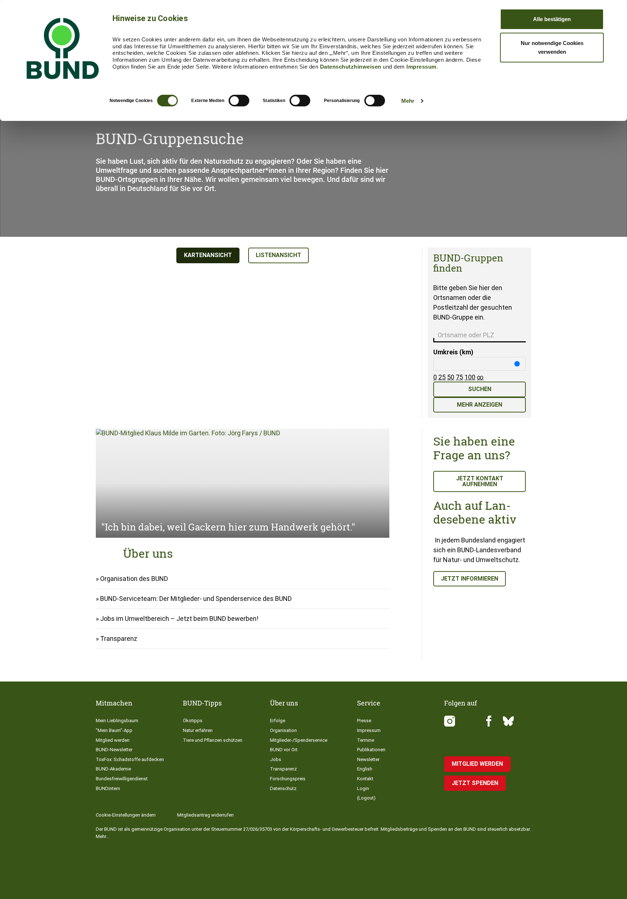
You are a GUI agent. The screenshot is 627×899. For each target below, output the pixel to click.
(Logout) (366, 798)
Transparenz (118, 638)
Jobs (275, 759)
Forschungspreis (288, 778)
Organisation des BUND (134, 578)
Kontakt (365, 778)
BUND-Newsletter (114, 749)
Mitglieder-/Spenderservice (298, 740)
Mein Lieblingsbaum (117, 720)
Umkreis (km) (453, 352)
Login (363, 788)
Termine (365, 740)
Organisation (283, 730)
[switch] (239, 100)
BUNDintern (108, 788)
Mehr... (102, 836)
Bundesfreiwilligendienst (122, 778)
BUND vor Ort (284, 749)
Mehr (407, 101)
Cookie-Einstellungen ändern (126, 815)
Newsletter (368, 759)
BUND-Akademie (113, 769)
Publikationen (371, 749)
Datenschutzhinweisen (350, 67)
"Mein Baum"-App (114, 730)
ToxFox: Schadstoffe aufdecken (130, 759)
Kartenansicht (208, 255)
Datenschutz (283, 788)
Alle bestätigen (552, 19)
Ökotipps (192, 720)
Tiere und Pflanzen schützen (212, 740)
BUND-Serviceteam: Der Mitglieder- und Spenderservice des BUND (196, 598)
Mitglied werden (113, 740)
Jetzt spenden (475, 783)
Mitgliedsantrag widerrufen (205, 815)
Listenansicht (278, 255)
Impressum (421, 67)
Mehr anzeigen (479, 404)
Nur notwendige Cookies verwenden (552, 47)
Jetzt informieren (469, 578)
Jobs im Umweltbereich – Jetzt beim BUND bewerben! (179, 618)
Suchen (479, 389)
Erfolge (277, 720)
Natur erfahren (198, 730)
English (364, 769)
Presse (364, 720)
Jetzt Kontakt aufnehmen (479, 481)
